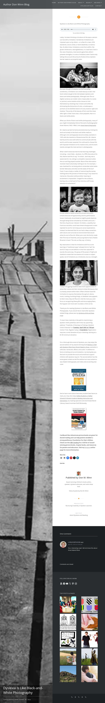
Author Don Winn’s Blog (67, 2)
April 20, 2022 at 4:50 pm (75, 544)
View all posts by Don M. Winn (78, 491)
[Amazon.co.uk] (79, 697)
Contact (98, 6)
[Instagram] (76, 583)
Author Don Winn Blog (16, 4)
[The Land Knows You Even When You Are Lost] (68, 656)
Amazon (87, 447)
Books (88, 2)
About (80, 2)
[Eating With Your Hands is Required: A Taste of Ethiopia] (89, 622)
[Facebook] (64, 583)
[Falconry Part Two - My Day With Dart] (89, 656)
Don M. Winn (13, 699)
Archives (97, 2)
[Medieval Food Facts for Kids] (68, 604)
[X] (70, 583)
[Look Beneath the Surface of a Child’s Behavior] (89, 674)
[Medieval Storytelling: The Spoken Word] (68, 622)
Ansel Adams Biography (88, 125)
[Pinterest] (73, 583)
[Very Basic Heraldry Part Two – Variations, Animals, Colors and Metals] (89, 604)
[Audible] (85, 697)
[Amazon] (61, 583)
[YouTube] (67, 583)
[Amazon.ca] (82, 697)
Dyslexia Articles (87, 6)
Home (54, 2)
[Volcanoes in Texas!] (68, 674)
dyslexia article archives (86, 313)
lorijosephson (74, 542)
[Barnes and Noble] (72, 697)
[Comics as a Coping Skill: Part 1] (68, 639)
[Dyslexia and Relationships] (89, 639)
